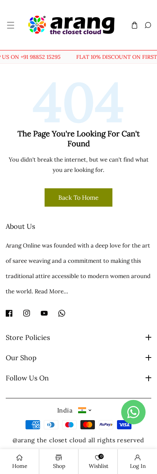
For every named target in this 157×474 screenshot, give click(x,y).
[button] (10, 25)
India (64, 410)
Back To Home (78, 197)
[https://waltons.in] (87, 440)
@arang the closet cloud (50, 440)
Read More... (51, 291)
